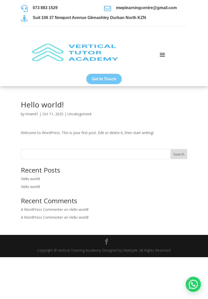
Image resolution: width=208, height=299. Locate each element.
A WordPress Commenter (42, 209)
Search (178, 154)
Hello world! (30, 178)
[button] (193, 284)
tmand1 (32, 113)
